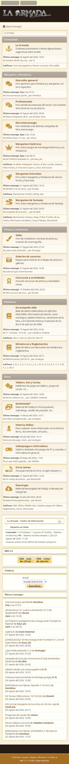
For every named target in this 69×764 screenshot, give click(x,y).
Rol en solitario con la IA (17, 722)
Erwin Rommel (26, 631)
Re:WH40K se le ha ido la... (15, 188)
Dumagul (40, 650)
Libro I (16, 338)
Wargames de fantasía (29, 200)
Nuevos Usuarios (40, 65)
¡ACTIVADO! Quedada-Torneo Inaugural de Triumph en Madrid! (33, 622)
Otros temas (23, 467)
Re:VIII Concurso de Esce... (15, 292)
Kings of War (39, 217)
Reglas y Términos (38, 757)
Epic (42, 194)
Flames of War (39, 164)
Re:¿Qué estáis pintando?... (15, 250)
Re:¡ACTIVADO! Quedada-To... (16, 159)
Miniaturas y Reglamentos (32, 344)
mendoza (38, 602)
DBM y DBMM (24, 505)
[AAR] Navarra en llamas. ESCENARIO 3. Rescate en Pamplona (31, 732)
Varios (19, 508)
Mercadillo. (54, 65)
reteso (34, 715)
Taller (19, 235)
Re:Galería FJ (9, 271)
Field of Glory (9, 167)
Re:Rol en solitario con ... (14, 397)
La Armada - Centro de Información (25, 521)
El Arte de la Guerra (25, 167)
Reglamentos (9, 508)
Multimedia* (23, 403)
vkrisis (25, 612)
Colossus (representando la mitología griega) (28, 677)
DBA (15, 505)
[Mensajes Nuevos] (9, 48)
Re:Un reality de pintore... (14, 479)
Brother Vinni (39, 116)
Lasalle (50, 164)
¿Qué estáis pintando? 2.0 (18, 650)
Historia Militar (25, 424)
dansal (38, 500)
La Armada (22, 45)
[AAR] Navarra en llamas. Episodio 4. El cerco (27, 685)
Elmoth (50, 696)
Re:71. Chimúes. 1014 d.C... (15, 332)
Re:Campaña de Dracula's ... (16, 212)
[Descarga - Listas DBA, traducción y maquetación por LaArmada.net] (43, 562)
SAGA (38, 167)
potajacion (51, 542)
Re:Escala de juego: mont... (15, 440)
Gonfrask (10, 707)
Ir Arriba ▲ (52, 757)
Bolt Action (47, 167)
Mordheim (26, 220)
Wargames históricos (28, 144)
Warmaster (15, 220)
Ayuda (25, 757)
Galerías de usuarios (28, 256)
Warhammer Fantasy (22, 217)
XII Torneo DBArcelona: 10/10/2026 (24, 696)
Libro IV (39, 338)
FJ (45, 669)
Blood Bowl (52, 220)
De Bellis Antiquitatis (22, 164)
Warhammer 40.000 (22, 194)
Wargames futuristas (28, 173)
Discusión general (27, 80)
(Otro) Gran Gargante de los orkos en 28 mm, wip (30, 704)
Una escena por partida (17, 602)
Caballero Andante (43, 722)
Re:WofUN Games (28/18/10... (17, 359)
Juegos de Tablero (54, 505)
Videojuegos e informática (32, 446)
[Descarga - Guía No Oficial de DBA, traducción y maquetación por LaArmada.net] (26, 562)
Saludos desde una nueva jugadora (23, 669)
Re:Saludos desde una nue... (16, 60)
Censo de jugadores (22, 65)
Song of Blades (39, 220)
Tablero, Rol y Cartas (28, 382)
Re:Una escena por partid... (15, 95)
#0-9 (11, 367)
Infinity (36, 194)
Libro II (23, 338)
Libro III (30, 338)
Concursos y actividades (30, 277)
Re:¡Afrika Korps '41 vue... (14, 138)
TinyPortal (16, 757)
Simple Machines (42, 761)
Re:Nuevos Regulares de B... (16, 116)
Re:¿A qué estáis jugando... (15, 461)
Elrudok (22, 661)
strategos (39, 359)
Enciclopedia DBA (26, 307)
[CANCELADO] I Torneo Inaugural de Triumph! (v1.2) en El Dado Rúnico (34, 641)
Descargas (22, 485)
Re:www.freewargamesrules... (17, 500)
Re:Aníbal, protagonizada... (15, 418)
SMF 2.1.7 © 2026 (27, 761)
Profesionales (24, 101)
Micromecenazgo (26, 122)
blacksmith (36, 479)
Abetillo (35, 461)
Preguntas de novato (16, 715)
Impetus (58, 164)
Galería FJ (10, 631)
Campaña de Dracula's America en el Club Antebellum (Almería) (32, 660)
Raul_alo (21, 623)
